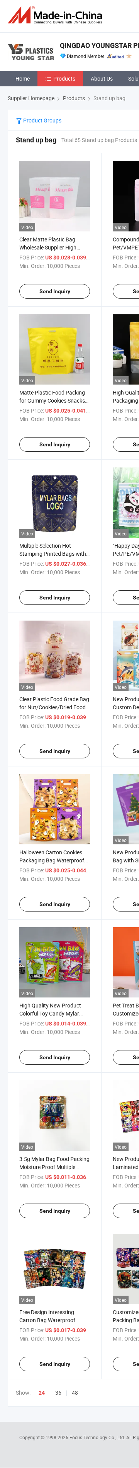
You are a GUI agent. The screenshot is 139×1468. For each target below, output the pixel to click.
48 (75, 1392)
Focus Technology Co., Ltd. (98, 1437)
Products (64, 78)
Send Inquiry (54, 291)
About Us (102, 78)
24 (42, 1393)
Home (22, 78)
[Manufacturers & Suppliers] (56, 15)
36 (58, 1392)
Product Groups (41, 120)
